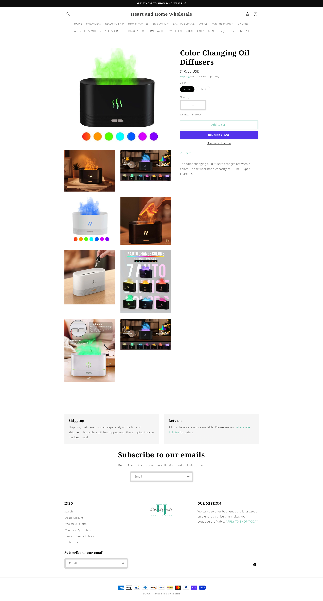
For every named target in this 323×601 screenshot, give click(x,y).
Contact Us (71, 542)
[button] (68, 14)
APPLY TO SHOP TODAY (242, 521)
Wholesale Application (77, 530)
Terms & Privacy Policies (79, 536)
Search (68, 511)
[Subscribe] (188, 476)
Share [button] (187, 153)
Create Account (73, 517)
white (187, 89)
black (205, 89)
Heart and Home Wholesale (166, 593)
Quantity (184, 97)
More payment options (219, 143)
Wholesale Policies (75, 523)
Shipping (185, 76)
